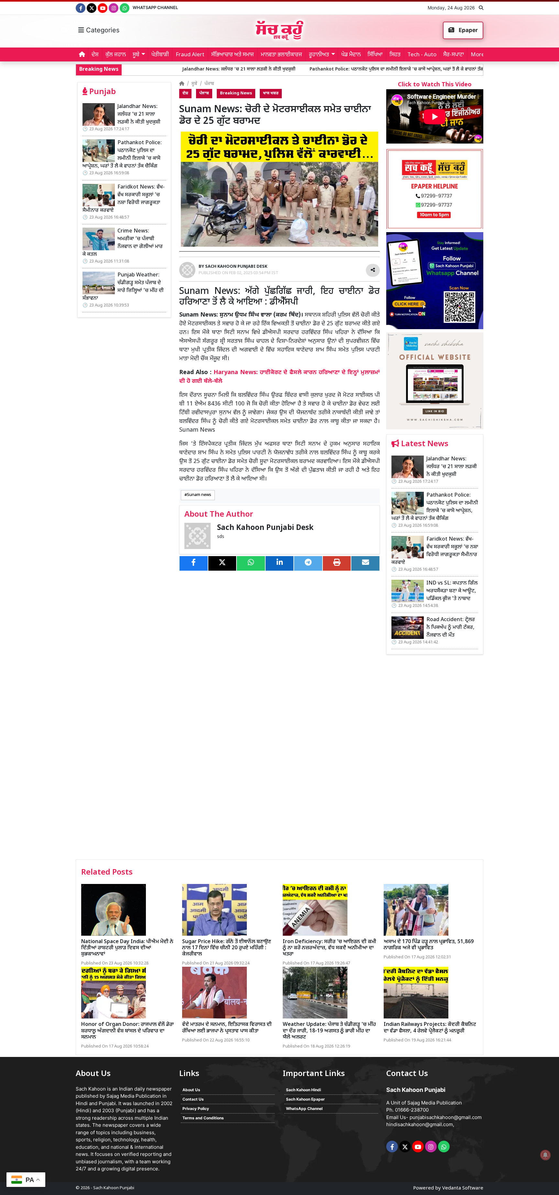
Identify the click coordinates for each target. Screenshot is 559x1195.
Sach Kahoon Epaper (305, 1099)
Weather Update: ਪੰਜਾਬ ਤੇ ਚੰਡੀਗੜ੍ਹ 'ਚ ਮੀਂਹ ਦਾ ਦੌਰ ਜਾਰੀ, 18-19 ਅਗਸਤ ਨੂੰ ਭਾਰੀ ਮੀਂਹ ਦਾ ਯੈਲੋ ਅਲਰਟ (329, 1030)
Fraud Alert (190, 55)
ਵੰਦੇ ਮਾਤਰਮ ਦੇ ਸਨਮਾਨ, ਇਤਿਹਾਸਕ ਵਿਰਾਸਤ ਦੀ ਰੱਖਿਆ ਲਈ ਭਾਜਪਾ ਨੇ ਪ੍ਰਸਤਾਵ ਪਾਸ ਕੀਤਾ (227, 1027)
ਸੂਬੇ (194, 84)
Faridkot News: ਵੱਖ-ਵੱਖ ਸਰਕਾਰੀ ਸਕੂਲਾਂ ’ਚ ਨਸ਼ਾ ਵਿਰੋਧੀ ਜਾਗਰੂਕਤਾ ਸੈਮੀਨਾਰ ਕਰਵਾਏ (123, 199)
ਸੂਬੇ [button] (136, 55)
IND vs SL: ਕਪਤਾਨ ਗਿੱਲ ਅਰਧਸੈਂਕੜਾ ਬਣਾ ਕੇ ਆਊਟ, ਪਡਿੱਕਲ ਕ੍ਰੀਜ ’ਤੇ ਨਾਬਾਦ (451, 591)
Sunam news (199, 495)
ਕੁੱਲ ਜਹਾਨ (115, 55)
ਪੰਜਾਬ (209, 84)
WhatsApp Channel (155, 7)
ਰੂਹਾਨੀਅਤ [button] (319, 55)
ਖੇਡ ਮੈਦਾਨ (351, 55)
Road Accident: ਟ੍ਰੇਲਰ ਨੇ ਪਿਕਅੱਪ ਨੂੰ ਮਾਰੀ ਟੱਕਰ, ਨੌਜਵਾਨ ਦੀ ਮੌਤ (450, 628)
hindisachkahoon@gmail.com (419, 1124)
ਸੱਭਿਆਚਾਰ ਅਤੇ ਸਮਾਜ (232, 55)
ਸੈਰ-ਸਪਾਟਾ (453, 55)
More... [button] (479, 55)
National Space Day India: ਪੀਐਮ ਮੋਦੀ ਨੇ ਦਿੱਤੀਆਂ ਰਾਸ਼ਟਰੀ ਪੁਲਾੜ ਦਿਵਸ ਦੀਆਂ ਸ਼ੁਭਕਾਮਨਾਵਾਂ (127, 948)
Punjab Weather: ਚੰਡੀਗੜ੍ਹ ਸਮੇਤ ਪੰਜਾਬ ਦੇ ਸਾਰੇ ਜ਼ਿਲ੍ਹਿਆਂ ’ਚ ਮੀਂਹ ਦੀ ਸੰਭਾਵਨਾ (123, 287)
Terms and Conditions (203, 1117)
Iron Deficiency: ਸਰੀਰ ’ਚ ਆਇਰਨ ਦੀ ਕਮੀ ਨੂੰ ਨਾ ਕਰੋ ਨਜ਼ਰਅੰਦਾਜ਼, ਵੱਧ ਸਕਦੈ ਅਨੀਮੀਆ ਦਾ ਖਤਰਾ (329, 948)
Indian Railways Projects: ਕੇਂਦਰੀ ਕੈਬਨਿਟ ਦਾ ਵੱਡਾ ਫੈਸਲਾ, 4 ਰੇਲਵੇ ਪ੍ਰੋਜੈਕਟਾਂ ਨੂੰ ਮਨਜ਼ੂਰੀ (430, 1027)
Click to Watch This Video (435, 85)
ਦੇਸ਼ (95, 55)
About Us (191, 1089)
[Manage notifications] (545, 1155)
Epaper (467, 30)
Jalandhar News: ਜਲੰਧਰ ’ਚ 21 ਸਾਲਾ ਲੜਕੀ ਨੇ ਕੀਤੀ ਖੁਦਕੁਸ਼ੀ (174, 69)
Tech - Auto (421, 55)
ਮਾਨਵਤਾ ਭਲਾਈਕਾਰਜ (281, 55)
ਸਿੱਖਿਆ (375, 55)
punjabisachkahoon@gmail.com (446, 1117)
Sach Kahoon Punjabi (113, 1188)
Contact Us (193, 1099)
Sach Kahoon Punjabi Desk (265, 528)
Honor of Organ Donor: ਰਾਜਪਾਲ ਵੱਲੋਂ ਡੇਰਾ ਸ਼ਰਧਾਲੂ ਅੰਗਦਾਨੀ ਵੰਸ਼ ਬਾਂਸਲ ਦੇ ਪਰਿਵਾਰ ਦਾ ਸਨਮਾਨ (127, 1030)
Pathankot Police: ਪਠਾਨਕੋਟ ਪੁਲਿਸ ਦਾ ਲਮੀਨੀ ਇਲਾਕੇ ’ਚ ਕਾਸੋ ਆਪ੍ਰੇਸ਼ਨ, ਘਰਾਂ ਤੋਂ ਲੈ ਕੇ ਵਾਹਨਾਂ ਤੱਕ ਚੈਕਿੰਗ (339, 69)
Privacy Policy (195, 1108)
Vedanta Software (462, 1188)
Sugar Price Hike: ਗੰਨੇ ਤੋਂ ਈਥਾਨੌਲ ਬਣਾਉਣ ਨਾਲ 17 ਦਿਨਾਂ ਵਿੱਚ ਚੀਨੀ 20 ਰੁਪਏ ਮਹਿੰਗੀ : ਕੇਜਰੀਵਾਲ (226, 948)
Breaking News (236, 93)
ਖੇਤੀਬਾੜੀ (160, 55)
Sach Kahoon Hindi (303, 1089)
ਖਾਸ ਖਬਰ (271, 93)
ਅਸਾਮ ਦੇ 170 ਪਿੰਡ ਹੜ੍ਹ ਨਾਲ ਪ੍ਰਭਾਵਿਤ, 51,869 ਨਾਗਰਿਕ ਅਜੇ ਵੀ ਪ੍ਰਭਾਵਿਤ (429, 945)
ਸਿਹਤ (394, 55)
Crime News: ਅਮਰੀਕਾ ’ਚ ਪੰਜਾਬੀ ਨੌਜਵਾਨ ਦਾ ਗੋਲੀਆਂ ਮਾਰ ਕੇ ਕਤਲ (122, 243)
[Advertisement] (434, 759)
